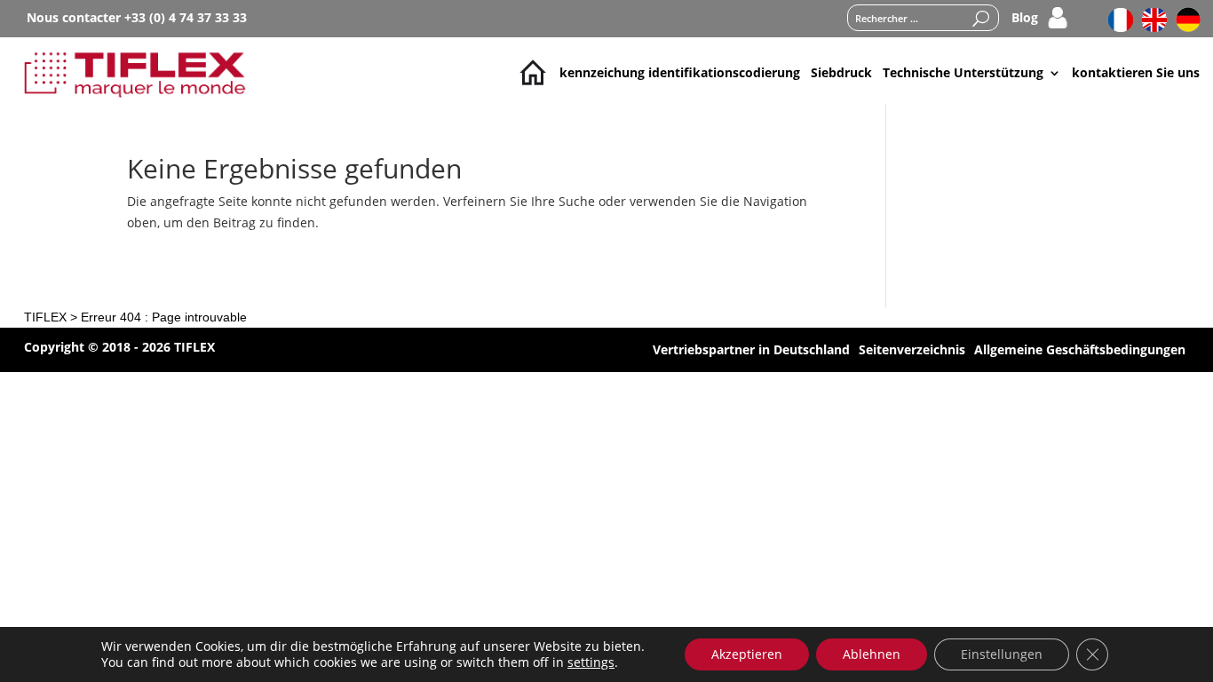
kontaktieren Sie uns (1136, 72)
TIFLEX (45, 317)
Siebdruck (841, 72)
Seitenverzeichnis (912, 351)
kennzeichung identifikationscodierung (679, 72)
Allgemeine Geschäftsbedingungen (1079, 351)
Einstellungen (1002, 654)
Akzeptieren (746, 654)
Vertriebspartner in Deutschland (751, 351)
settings (590, 662)
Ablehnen (871, 654)
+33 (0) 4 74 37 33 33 (185, 17)
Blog (1024, 19)
